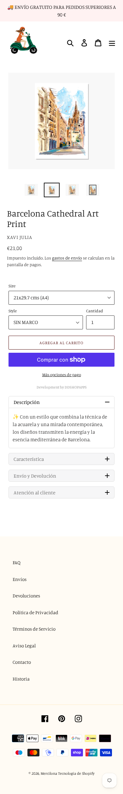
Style (13, 310)
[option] (31, 190)
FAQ (16, 562)
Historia (21, 679)
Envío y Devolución (35, 475)
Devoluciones (26, 596)
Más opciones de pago (61, 374)
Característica (29, 458)
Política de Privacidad (35, 612)
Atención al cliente (35, 492)
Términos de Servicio (34, 629)
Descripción (27, 402)
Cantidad (94, 310)
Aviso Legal (24, 646)
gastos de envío (67, 257)
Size (12, 285)
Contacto (22, 662)
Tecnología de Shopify (76, 773)
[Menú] (112, 43)
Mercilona (49, 773)
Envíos (19, 579)
